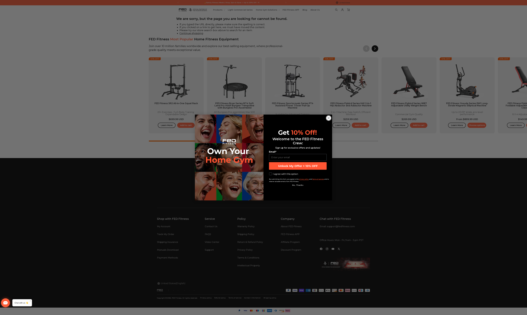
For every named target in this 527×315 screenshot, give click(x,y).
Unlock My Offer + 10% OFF (298, 166)
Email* (272, 152)
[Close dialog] (328, 118)
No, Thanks (297, 185)
